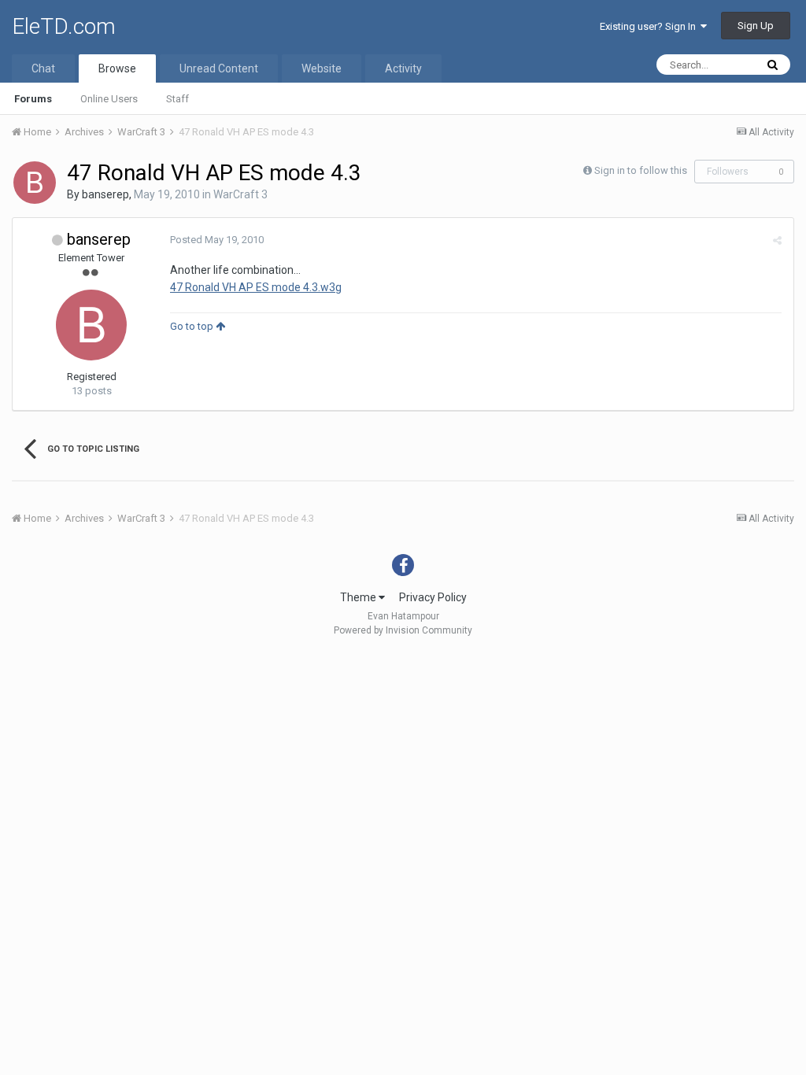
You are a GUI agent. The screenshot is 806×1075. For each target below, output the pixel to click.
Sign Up (756, 25)
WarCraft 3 (240, 194)
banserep (105, 194)
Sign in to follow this (640, 170)
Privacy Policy (433, 597)
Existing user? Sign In (650, 26)
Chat (43, 68)
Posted (217, 240)
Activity (403, 68)
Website (321, 68)
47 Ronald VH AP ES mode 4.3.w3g (256, 287)
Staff (177, 99)
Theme (359, 597)
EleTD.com (64, 26)
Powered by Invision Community (403, 630)
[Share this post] (777, 240)
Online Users (109, 99)
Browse (117, 68)
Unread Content (218, 68)
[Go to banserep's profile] (34, 182)
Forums (33, 99)
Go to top (193, 326)
